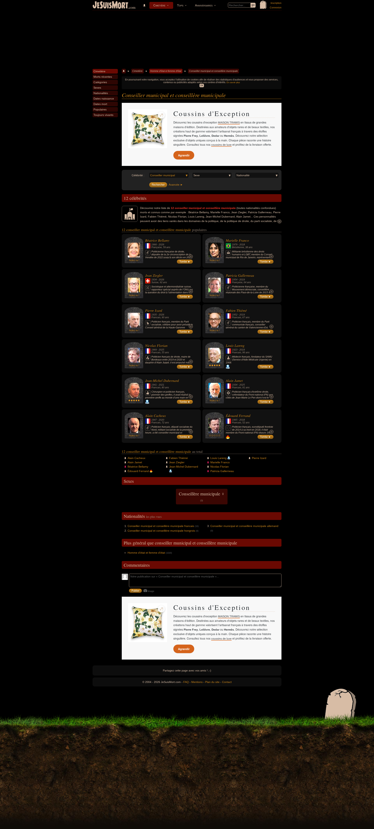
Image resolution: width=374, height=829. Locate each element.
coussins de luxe (221, 144)
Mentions (197, 682)
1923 (234, 349)
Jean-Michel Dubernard (162, 380)
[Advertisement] (187, 39)
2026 (161, 244)
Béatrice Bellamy (157, 240)
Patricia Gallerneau (240, 275)
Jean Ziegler (154, 275)
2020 (161, 419)
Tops (180, 5)
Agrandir (184, 155)
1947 (154, 419)
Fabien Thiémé (236, 310)
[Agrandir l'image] (161, 115)
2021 (161, 384)
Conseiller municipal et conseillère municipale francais (161, 526)
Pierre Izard (153, 310)
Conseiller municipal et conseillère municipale (213, 71)
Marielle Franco (237, 240)
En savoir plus (233, 82)
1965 (234, 419)
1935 (154, 314)
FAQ (186, 682)
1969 (154, 349)
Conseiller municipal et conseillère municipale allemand (244, 526)
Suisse (155, 282)
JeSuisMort (110, 5)
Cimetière (159, 5)
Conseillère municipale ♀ (202, 496)
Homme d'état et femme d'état (165, 71)
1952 (234, 314)
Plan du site (212, 682)
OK (201, 85)
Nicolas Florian (156, 345)
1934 (154, 279)
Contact (227, 682)
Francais (156, 317)
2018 (242, 244)
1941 (154, 384)
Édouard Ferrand (238, 415)
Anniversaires (204, 5)
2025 (161, 349)
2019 (242, 279)
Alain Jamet (234, 380)
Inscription (276, 3)
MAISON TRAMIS (229, 122)
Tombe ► (184, 261)
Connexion (275, 7)
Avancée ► (176, 184)
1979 (234, 244)
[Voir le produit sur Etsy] (147, 128)
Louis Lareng (235, 345)
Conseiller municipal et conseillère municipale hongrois (161, 530)
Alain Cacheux (155, 415)
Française (156, 247)
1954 (234, 279)
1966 (154, 244)
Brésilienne (238, 247)
